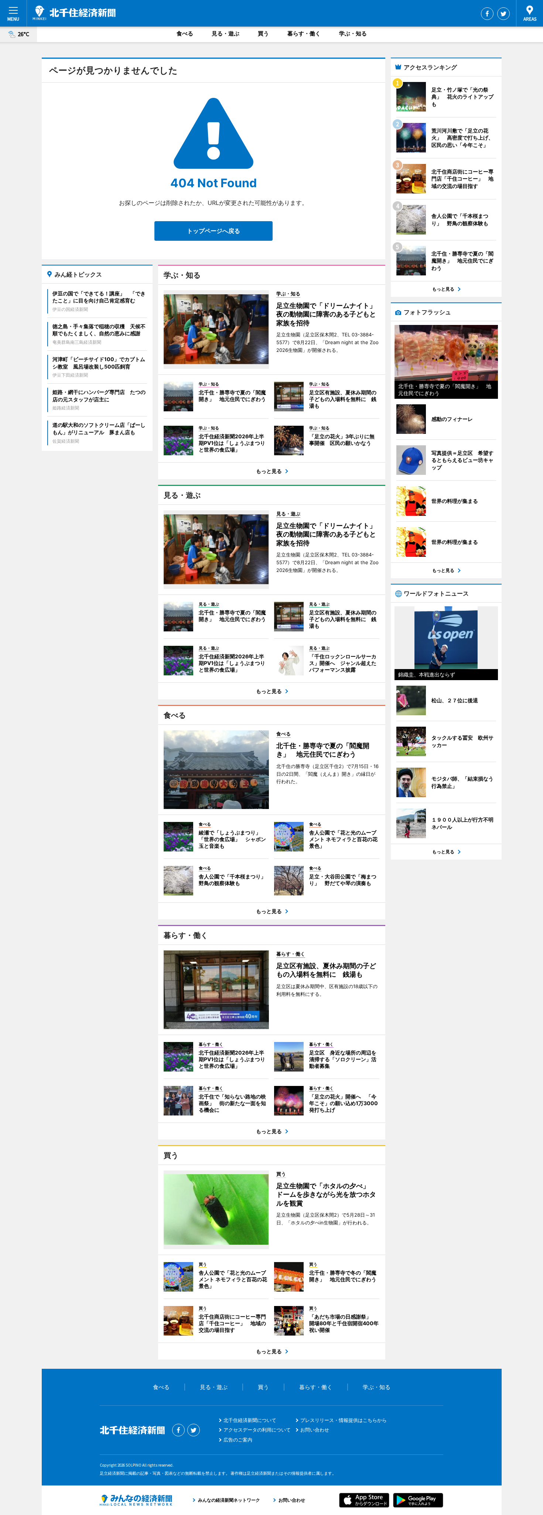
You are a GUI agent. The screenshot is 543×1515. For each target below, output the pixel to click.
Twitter (503, 13)
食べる (185, 33)
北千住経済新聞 (74, 13)
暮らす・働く (304, 33)
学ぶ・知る (353, 33)
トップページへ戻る (213, 230)
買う (263, 33)
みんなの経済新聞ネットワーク (136, 1500)
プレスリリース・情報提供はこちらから (343, 1420)
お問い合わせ (314, 1430)
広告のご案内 (237, 1440)
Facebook (487, 13)
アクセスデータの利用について (257, 1430)
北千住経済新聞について (249, 1420)
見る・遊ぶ (225, 33)
